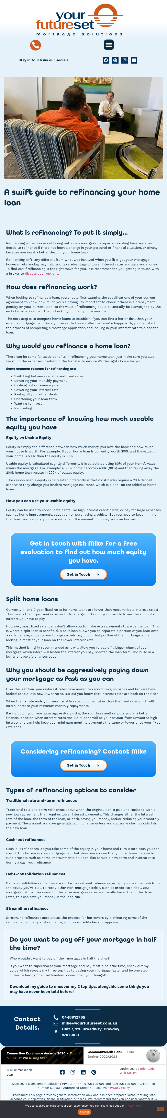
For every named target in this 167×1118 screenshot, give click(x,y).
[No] (160, 1109)
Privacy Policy (120, 1087)
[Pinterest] (115, 60)
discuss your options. (42, 273)
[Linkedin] (134, 60)
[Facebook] (106, 60)
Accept (84, 1112)
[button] (109, 45)
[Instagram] (124, 60)
